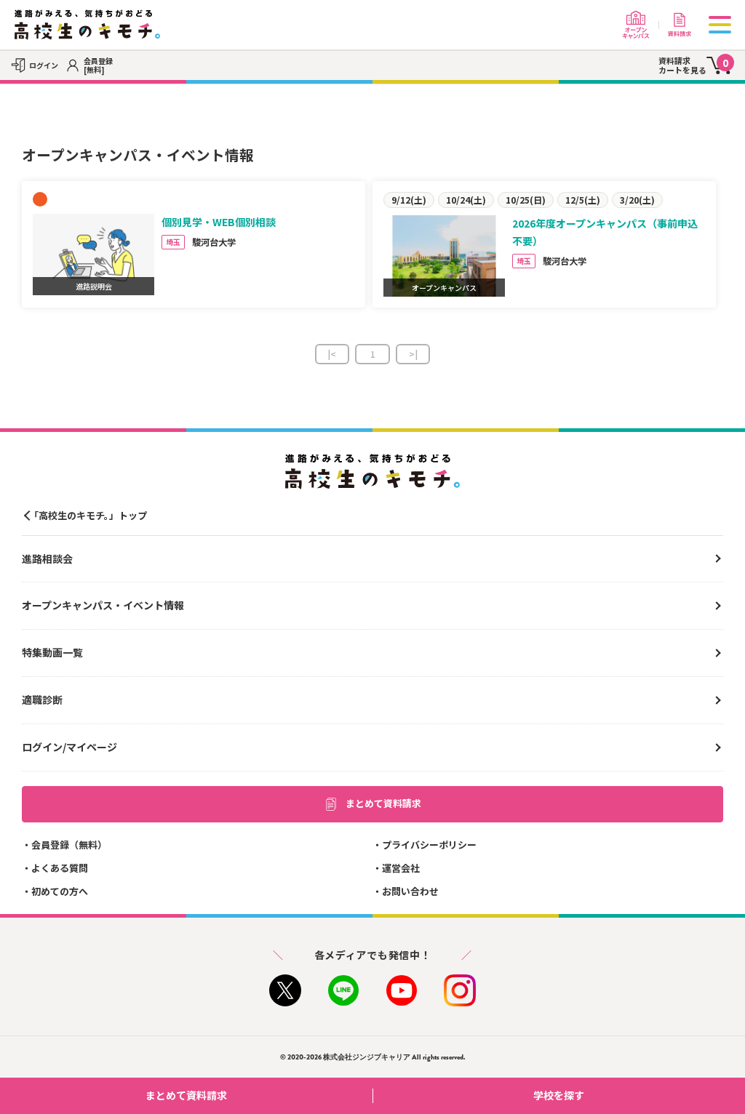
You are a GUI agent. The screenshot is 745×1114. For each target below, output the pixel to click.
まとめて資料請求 (383, 803)
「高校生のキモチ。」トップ (88, 515)
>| (413, 354)
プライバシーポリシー (429, 844)
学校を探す (558, 1095)
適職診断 (42, 699)
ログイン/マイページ (69, 747)
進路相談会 (47, 558)
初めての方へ (59, 891)
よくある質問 (59, 868)
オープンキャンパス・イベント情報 (103, 605)
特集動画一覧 (52, 652)
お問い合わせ (410, 891)
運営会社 (401, 868)
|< (331, 354)
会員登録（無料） (69, 844)
